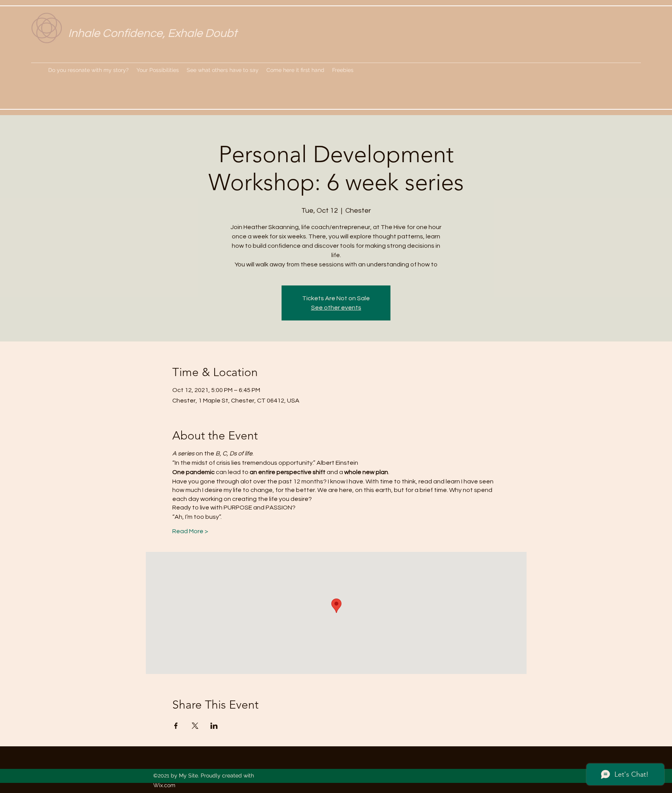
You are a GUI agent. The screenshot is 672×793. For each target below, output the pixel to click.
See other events (336, 308)
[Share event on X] (195, 726)
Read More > (190, 531)
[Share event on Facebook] (176, 726)
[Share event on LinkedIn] (214, 726)
